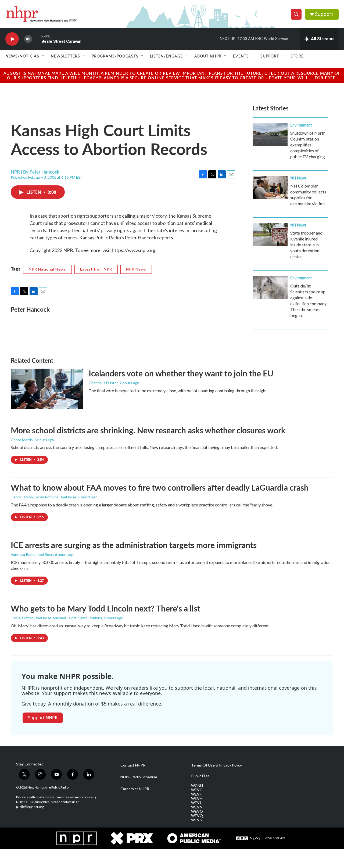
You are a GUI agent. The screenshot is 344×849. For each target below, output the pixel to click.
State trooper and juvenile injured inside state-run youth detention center (306, 244)
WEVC (196, 790)
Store (297, 56)
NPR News (136, 269)
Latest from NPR (96, 269)
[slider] (37, 39)
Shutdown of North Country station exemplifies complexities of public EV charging (307, 144)
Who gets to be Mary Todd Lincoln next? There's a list (105, 608)
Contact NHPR (132, 765)
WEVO (197, 811)
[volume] (28, 39)
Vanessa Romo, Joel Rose (32, 554)
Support (324, 14)
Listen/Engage (166, 56)
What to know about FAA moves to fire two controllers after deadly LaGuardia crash (160, 487)
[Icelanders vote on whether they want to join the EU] (47, 389)
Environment (301, 125)
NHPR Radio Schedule (138, 777)
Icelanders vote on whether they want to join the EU (181, 373)
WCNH (197, 785)
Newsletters (65, 56)
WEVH (196, 798)
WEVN (196, 807)
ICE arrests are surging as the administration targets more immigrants (134, 545)
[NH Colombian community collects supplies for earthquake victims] (270, 187)
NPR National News (47, 269)
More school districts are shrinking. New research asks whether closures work (148, 430)
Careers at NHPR (134, 789)
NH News (298, 178)
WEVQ (197, 816)
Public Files (200, 776)
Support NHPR (43, 718)
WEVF (196, 794)
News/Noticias (22, 56)
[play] (12, 39)
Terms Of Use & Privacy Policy (216, 765)
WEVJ (196, 803)
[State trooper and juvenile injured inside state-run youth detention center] (270, 234)
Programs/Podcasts (115, 56)
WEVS (196, 820)
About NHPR (207, 56)
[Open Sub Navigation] (43, 56)
